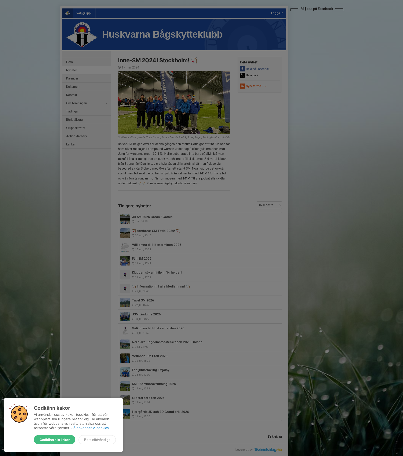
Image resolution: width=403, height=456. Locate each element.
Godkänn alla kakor (55, 440)
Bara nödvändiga (97, 440)
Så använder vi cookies (90, 428)
